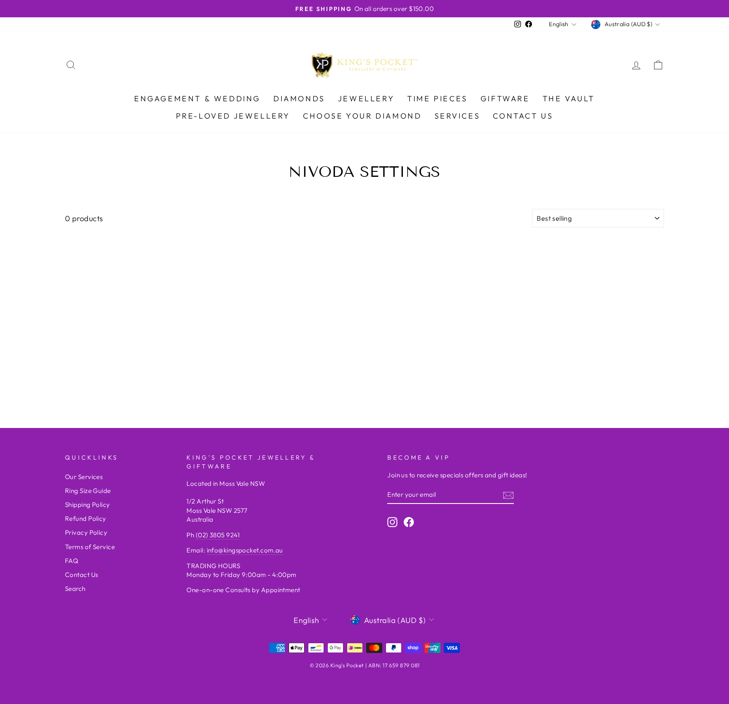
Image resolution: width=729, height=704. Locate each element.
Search (75, 589)
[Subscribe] (508, 495)
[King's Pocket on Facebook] (409, 522)
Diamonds (299, 98)
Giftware (505, 98)
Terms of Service (90, 547)
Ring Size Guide (88, 491)
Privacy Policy (86, 532)
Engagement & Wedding (197, 98)
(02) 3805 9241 (218, 535)
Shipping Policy (87, 505)
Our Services (84, 477)
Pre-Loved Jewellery (233, 116)
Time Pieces (437, 98)
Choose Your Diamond (362, 116)
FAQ (71, 561)
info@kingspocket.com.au (245, 550)
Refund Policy (85, 518)
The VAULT (569, 98)
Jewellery (366, 98)
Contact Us (523, 116)
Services (458, 116)
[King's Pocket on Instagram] (392, 522)
